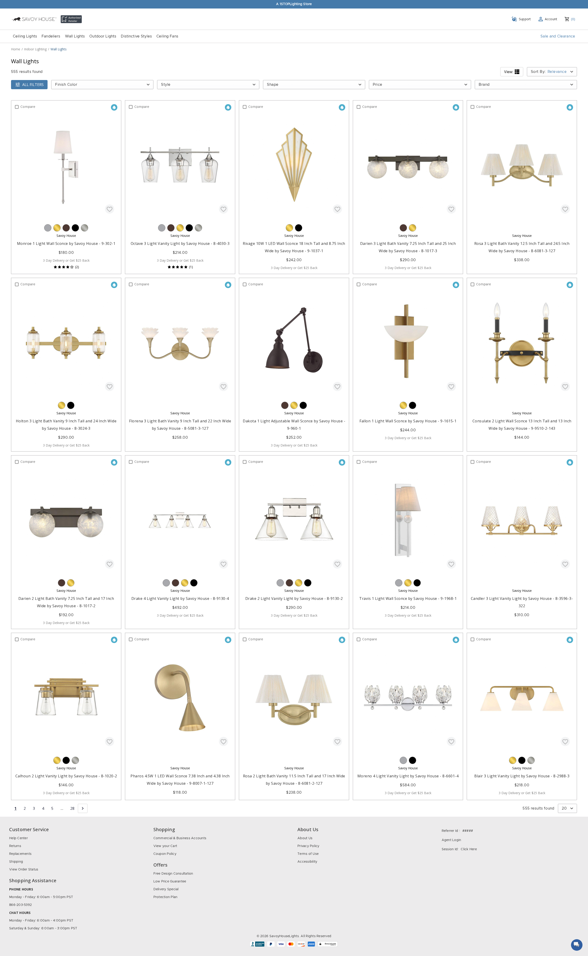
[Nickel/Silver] (84, 228)
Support (525, 19)
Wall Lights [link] (59, 49)
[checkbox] (17, 107)
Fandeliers (51, 36)
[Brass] (57, 228)
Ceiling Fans (167, 36)
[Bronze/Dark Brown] (66, 228)
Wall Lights (75, 36)
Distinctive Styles (136, 36)
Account (551, 19)
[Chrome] (47, 228)
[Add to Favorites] (110, 209)
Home (15, 49)
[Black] (75, 228)
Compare (27, 107)
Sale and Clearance (557, 36)
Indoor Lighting (35, 49)
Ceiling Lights (25, 36)
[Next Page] (83, 808)
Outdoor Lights (102, 36)
